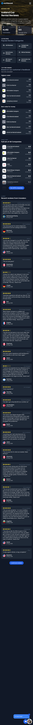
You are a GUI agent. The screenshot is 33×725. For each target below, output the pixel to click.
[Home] (7, 3)
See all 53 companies (16, 188)
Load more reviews (16, 563)
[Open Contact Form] (25, 721)
